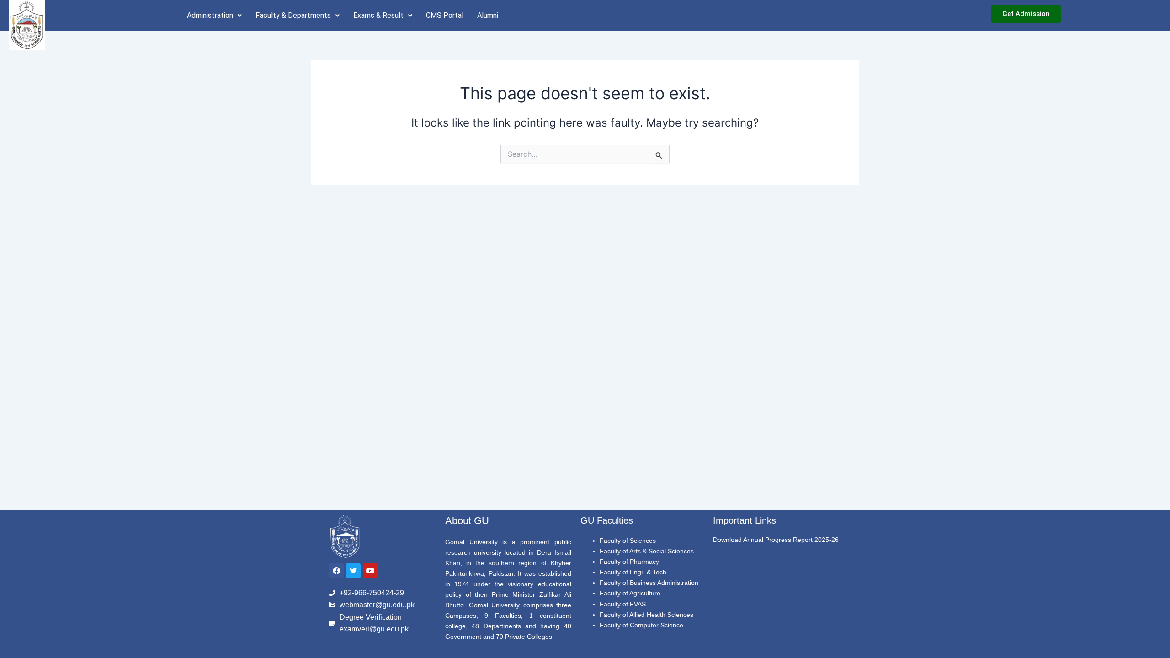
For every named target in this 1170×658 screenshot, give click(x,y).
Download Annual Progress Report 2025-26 (776, 539)
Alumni (487, 15)
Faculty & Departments (293, 15)
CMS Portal (444, 15)
